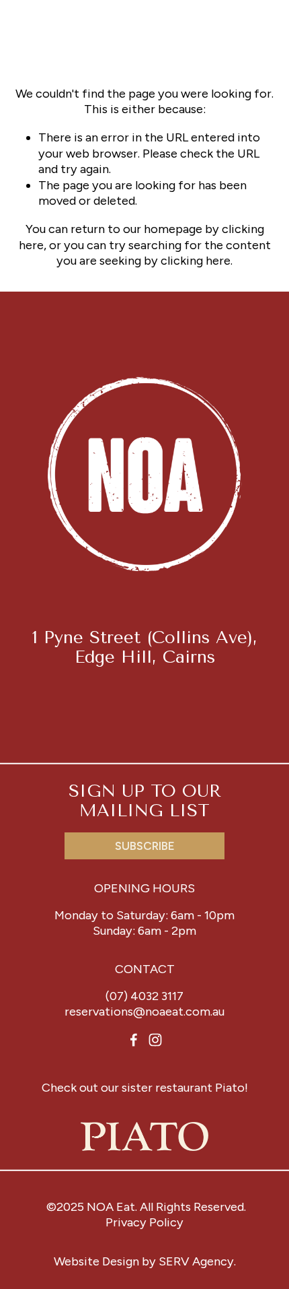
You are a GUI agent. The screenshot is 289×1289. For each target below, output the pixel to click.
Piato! (231, 1087)
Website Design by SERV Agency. (145, 1261)
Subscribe (145, 846)
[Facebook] (133, 1040)
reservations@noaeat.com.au (144, 1011)
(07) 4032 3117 (144, 996)
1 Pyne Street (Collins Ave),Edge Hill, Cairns (144, 647)
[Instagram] (155, 1040)
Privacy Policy (144, 1222)
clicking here (196, 260)
